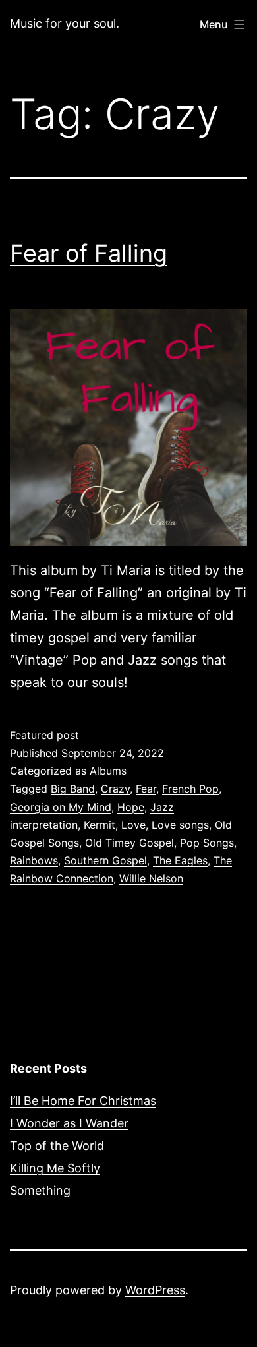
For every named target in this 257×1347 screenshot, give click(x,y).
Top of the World (57, 1145)
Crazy (115, 788)
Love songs (180, 824)
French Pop (190, 788)
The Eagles (180, 860)
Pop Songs (207, 842)
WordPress (155, 1290)
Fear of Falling (88, 253)
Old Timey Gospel (129, 842)
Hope (130, 807)
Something (40, 1190)
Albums (108, 770)
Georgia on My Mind (60, 807)
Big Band (73, 788)
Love (133, 824)
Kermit (99, 824)
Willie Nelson (151, 878)
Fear (146, 788)
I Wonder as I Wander (69, 1123)
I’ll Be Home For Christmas (83, 1101)
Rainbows (34, 860)
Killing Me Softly (55, 1168)
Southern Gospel (105, 860)
